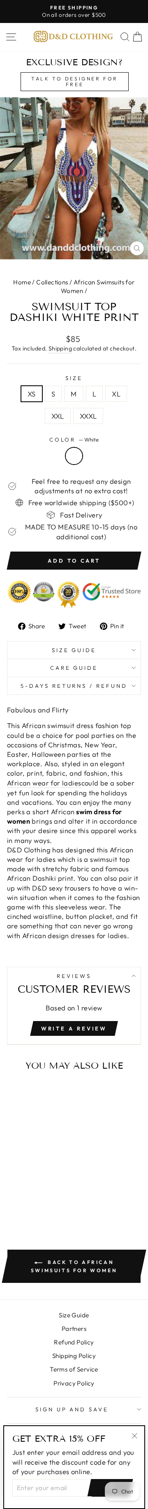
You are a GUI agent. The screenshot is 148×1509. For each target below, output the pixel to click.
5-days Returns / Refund (74, 685)
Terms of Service (74, 1369)
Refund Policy (74, 1342)
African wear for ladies (44, 783)
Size (74, 378)
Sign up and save (72, 1409)
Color (74, 439)
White (74, 456)
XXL (57, 416)
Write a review (74, 1028)
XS (32, 393)
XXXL (88, 416)
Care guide (74, 667)
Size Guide (74, 650)
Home (22, 282)
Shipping (60, 348)
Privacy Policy (74, 1383)
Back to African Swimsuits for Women (74, 1266)
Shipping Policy (74, 1356)
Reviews (74, 976)
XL (116, 393)
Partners (74, 1329)
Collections (52, 282)
